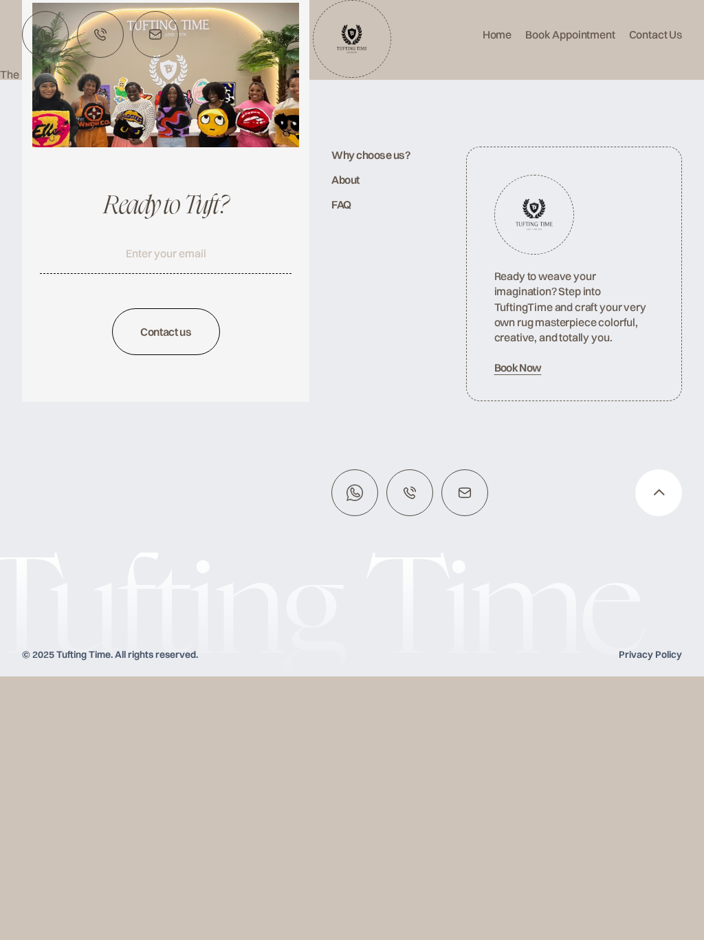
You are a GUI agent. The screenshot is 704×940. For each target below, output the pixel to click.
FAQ (341, 204)
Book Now (518, 367)
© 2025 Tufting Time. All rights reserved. (110, 654)
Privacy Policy (650, 654)
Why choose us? (370, 155)
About (345, 179)
